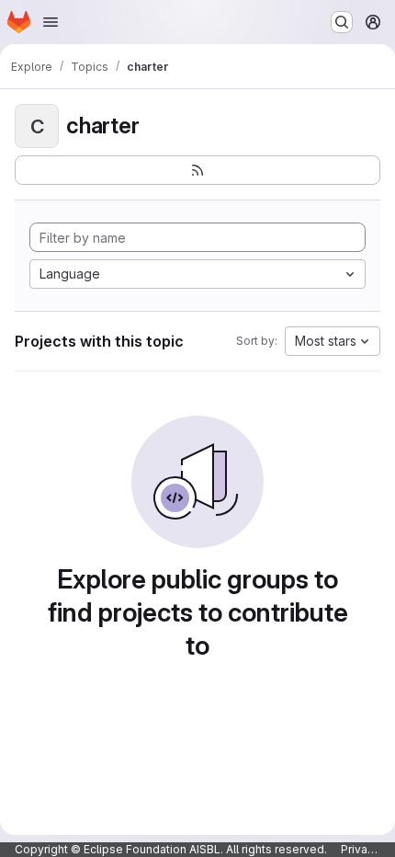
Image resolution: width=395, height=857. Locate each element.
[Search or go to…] (342, 22)
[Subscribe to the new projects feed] (197, 170)
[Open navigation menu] (50, 22)
